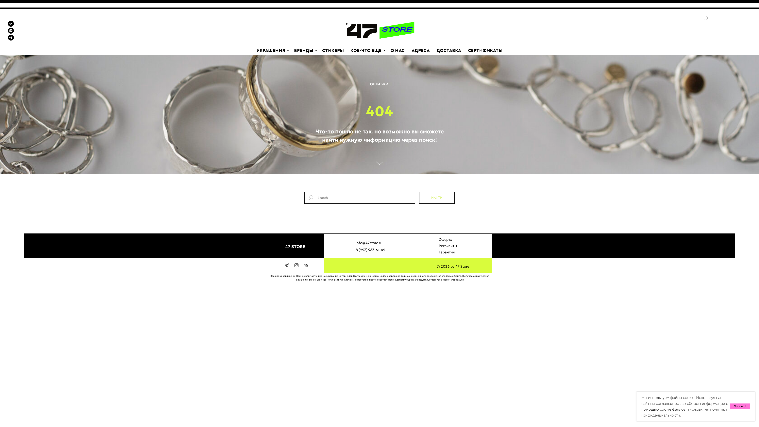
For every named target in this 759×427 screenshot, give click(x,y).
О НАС (398, 50)
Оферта (445, 239)
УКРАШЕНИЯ (271, 50)
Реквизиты (448, 246)
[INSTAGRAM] (11, 32)
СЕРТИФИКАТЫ (485, 50)
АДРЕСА (421, 50)
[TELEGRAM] (11, 39)
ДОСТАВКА (449, 50)
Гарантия (447, 252)
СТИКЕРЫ (333, 50)
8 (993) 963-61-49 (370, 250)
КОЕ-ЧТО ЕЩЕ (366, 50)
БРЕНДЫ (304, 50)
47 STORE (295, 246)
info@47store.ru (369, 243)
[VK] (11, 25)
